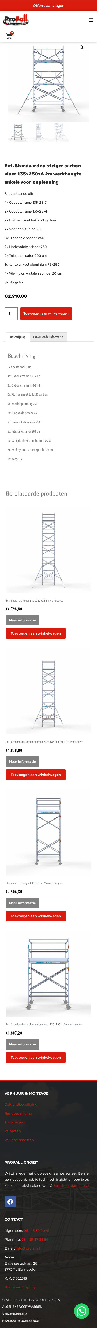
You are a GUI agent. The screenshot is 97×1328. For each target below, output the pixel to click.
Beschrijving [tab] (17, 337)
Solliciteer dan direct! (72, 1185)
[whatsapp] (81, 1311)
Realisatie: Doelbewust (21, 1321)
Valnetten (13, 1131)
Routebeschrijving (20, 1287)
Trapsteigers (15, 1122)
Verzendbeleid (14, 1314)
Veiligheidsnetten (19, 1140)
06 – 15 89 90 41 (36, 1230)
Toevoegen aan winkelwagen (46, 313)
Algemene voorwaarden (22, 1307)
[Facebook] (10, 1201)
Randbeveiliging (18, 1113)
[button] (91, 20)
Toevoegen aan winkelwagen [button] (36, 633)
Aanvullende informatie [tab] (48, 337)
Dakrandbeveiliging (21, 1104)
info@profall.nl (28, 1248)
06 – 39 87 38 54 (34, 1239)
